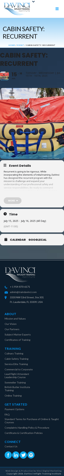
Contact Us (11, 446)
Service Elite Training (16, 364)
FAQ (7, 414)
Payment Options (14, 409)
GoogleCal (37, 239)
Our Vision (11, 323)
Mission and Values (15, 318)
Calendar (18, 239)
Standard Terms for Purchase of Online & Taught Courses (32, 421)
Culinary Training (14, 353)
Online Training (13, 395)
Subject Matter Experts (18, 334)
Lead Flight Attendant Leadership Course (17, 375)
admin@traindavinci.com (23, 291)
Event (20, 45)
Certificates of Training (17, 339)
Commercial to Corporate (19, 369)
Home (12, 45)
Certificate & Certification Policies (24, 432)
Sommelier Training (15, 382)
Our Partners (12, 329)
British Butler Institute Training (17, 389)
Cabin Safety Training (16, 358)
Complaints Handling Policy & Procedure (27, 427)
